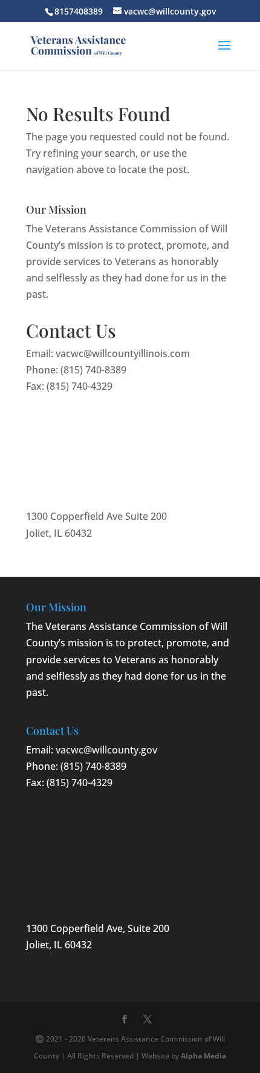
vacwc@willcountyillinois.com (123, 353)
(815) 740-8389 (93, 369)
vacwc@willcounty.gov (106, 749)
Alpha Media (203, 1056)
